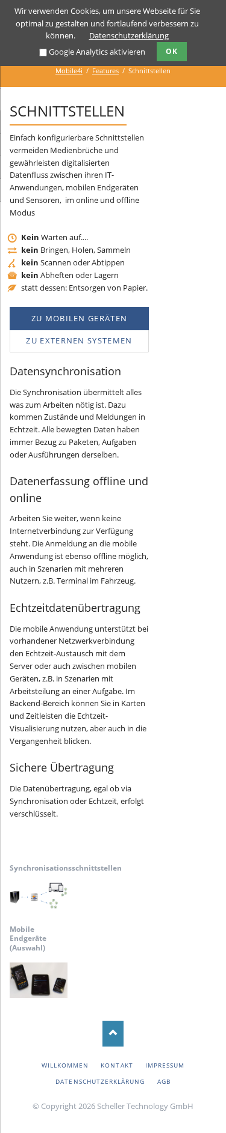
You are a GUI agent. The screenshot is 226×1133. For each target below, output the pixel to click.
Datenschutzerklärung (129, 35)
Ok (172, 51)
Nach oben (113, 1034)
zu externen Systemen (79, 340)
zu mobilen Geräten (79, 318)
